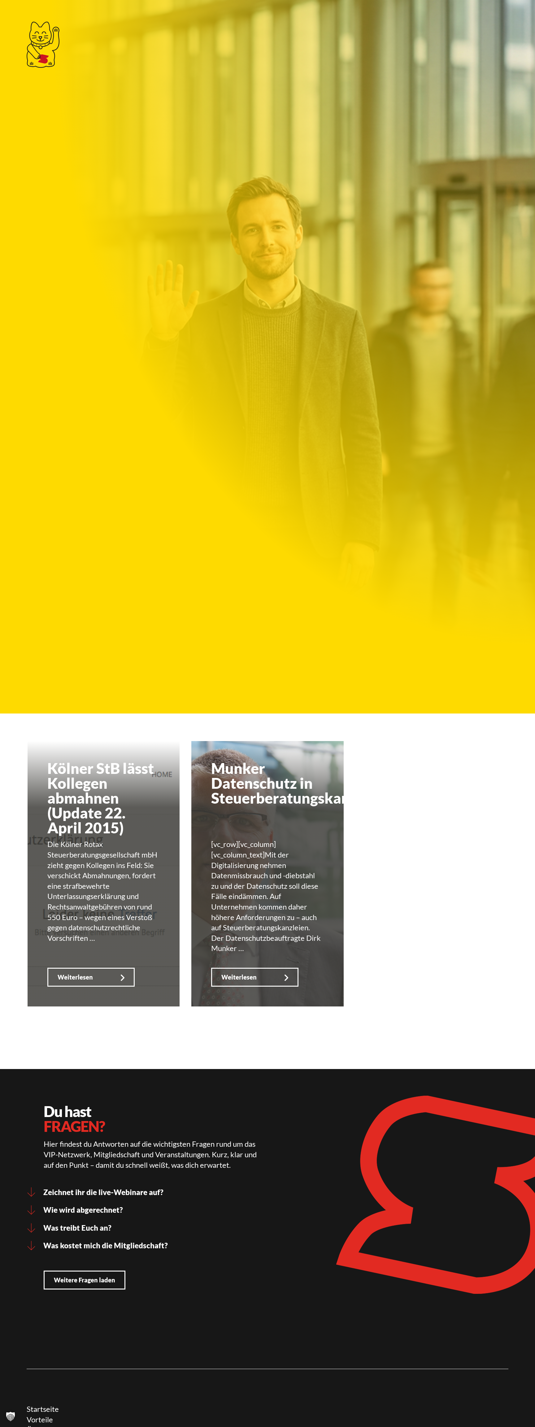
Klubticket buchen (223, 14)
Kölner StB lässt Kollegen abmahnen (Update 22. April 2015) (100, 797)
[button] (10, 1416)
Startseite (43, 1408)
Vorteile (40, 1419)
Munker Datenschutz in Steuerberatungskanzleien (300, 783)
